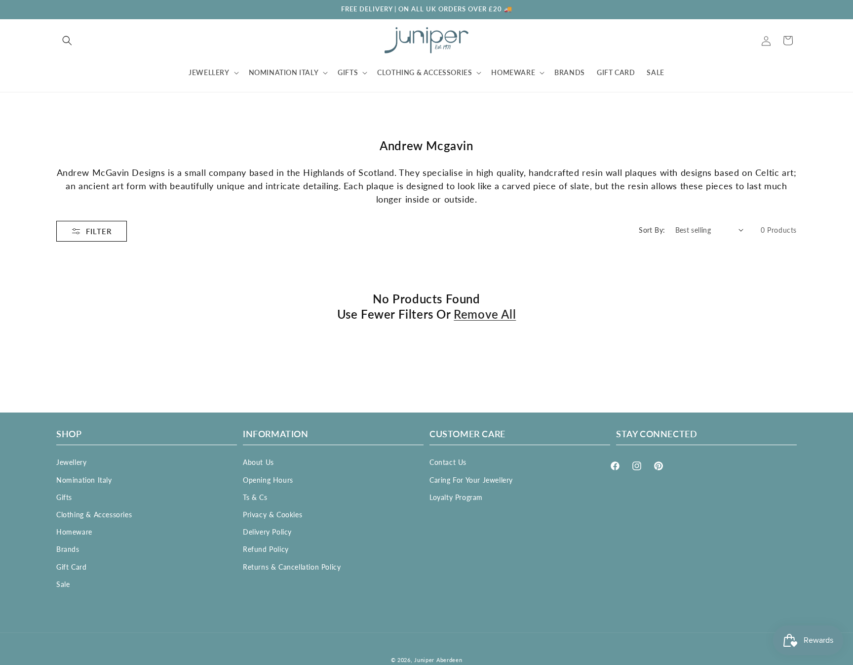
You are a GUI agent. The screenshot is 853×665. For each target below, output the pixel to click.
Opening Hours (268, 479)
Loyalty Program (456, 497)
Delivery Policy (267, 532)
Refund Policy (266, 549)
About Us (258, 462)
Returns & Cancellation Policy (292, 566)
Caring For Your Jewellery (471, 479)
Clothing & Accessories (94, 514)
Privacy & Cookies (272, 514)
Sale (63, 584)
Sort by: (652, 230)
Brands (67, 549)
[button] (67, 40)
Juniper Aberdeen (438, 660)
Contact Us (447, 462)
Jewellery (71, 462)
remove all (485, 314)
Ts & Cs (255, 497)
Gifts (64, 497)
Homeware (74, 532)
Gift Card (71, 566)
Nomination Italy (84, 479)
